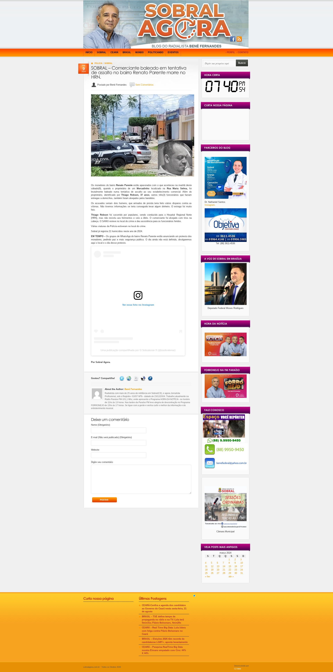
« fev (207, 576)
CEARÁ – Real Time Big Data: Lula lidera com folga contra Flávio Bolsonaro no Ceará (164, 630)
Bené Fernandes (133, 389)
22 (230, 569)
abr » (231, 576)
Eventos (173, 52)
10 (241, 563)
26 (212, 573)
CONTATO (243, 52)
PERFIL (231, 52)
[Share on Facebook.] (150, 378)
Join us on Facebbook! (233, 39)
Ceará (114, 52)
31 (241, 573)
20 (218, 569)
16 (235, 566)
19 (212, 569)
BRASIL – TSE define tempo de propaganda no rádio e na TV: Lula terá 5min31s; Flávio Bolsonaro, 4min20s (163, 619)
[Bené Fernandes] (226, 355)
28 (224, 573)
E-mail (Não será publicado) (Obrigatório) (111, 437)
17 (241, 566)
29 (230, 573)
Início (89, 52)
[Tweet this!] (122, 378)
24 (241, 569)
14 (224, 566)
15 (230, 566)
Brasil (127, 52)
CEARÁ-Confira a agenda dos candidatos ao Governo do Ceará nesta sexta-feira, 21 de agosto (164, 608)
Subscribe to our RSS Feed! (239, 39)
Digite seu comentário (102, 462)
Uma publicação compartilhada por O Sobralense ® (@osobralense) (138, 350)
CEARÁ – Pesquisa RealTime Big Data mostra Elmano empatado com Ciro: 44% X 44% (164, 650)
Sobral (101, 52)
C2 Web (237, 669)
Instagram (210, 205)
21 (224, 569)
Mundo (139, 52)
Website (95, 449)
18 (206, 569)
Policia (98, 63)
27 (218, 573)
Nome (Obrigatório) (100, 425)
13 (218, 566)
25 (206, 573)
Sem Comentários (144, 84)
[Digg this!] (136, 378)
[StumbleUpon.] (129, 378)
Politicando (155, 52)
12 (212, 566)
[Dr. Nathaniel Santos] (226, 198)
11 (206, 566)
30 (235, 573)
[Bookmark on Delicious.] (143, 378)
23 (235, 569)
